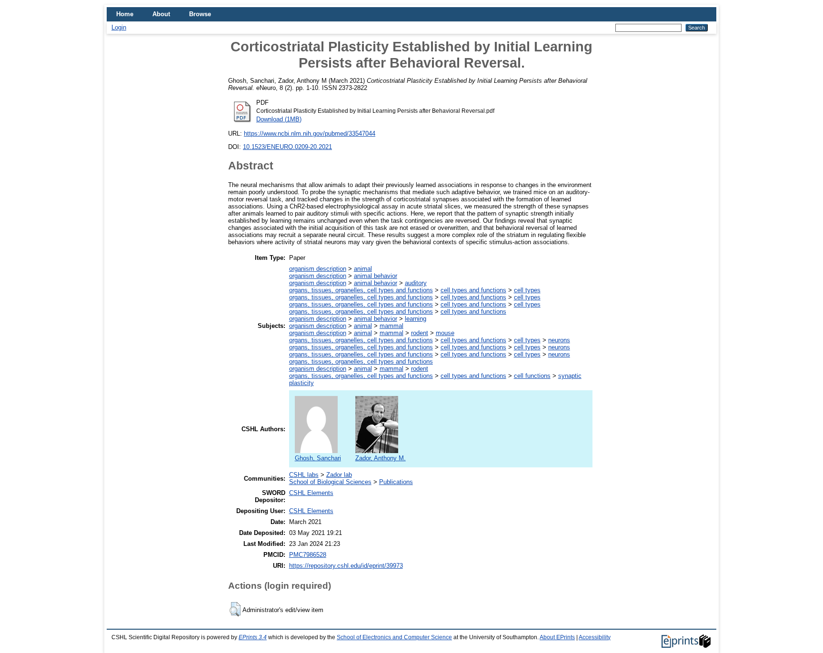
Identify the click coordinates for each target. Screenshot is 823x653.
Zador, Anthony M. (380, 458)
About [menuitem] (161, 14)
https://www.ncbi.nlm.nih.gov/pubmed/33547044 (309, 133)
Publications (396, 481)
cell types (527, 290)
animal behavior (375, 275)
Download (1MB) (278, 119)
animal (363, 268)
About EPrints (557, 637)
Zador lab (339, 474)
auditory (416, 283)
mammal (391, 325)
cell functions (532, 375)
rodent (419, 332)
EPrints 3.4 (253, 637)
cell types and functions (473, 290)
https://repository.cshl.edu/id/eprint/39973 (346, 565)
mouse (445, 332)
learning (415, 318)
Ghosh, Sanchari (318, 458)
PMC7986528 (307, 554)
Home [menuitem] (124, 14)
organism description (317, 268)
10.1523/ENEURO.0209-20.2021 (287, 146)
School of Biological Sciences (330, 481)
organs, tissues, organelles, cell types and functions (361, 290)
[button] (235, 609)
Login (118, 27)
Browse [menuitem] (200, 14)
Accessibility (595, 637)
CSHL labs (304, 474)
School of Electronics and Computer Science (394, 637)
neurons (559, 340)
